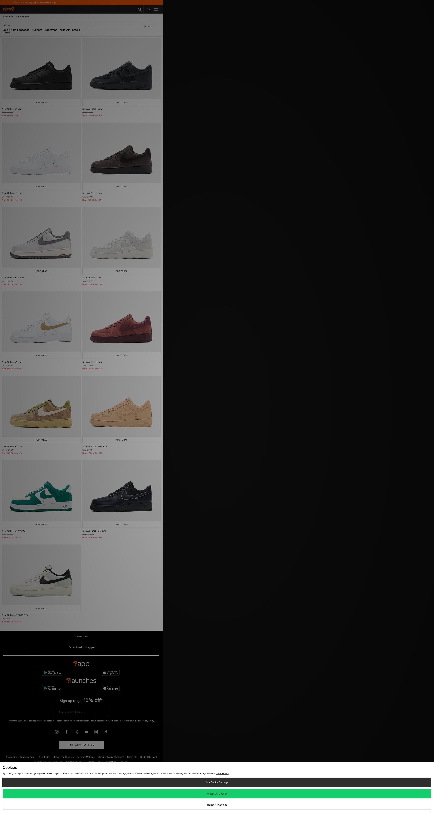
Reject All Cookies (217, 804)
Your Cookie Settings (216, 782)
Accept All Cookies (217, 793)
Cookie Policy (222, 773)
